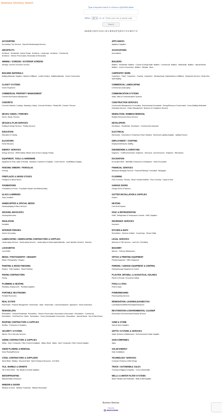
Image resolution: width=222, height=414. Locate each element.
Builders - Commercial (162, 65)
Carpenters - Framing (135, 76)
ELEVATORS (8, 141)
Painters (5, 269)
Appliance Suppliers (119, 44)
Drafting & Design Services (12, 126)
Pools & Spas (117, 287)
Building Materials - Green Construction (65, 76)
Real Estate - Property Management (15, 305)
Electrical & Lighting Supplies (163, 135)
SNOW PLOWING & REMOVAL (16, 349)
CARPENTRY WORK (121, 73)
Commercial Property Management (14, 97)
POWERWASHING (120, 293)
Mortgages (162, 171)
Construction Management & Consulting (126, 105)
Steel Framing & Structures (41, 361)
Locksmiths (6, 251)
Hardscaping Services (27, 242)
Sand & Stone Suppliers (120, 325)
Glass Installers (7, 197)
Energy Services (8, 153)
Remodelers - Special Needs (76, 316)
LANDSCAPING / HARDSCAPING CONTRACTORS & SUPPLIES (31, 239)
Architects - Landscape (40, 53)
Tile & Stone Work (8, 370)
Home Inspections (85, 305)
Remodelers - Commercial (84, 314)
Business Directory (111, 402)
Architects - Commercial (59, 53)
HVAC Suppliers (151, 215)
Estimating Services (119, 108)
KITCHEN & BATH (120, 230)
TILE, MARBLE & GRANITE (14, 367)
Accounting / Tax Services (11, 44)
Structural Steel (24, 361)
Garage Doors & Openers (121, 188)
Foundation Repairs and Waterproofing (33, 188)
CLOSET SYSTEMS (11, 84)
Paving (4, 278)
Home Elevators (8, 144)
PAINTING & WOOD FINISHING (16, 266)
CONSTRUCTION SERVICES (125, 102)
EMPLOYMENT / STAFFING (124, 141)
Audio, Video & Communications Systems (127, 97)
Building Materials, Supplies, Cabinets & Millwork (19, 76)
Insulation (5, 224)
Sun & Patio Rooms (95, 316)
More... (151, 67)
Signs (114, 343)
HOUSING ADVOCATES (13, 212)
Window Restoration (39, 388)
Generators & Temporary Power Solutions (136, 135)
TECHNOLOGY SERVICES (124, 358)
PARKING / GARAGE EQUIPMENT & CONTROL (133, 266)
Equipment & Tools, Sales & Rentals (15, 162)
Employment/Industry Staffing (122, 144)
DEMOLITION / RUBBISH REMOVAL (128, 114)
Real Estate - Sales (36, 305)
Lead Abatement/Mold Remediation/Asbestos (128, 305)
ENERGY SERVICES (11, 150)
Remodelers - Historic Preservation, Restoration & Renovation (50, 314)
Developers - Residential (121, 126)
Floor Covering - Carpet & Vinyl (161, 180)
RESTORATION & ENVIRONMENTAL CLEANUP (133, 311)
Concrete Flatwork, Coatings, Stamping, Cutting (19, 105)
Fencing (5, 171)
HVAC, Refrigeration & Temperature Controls (128, 215)
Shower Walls (151, 233)
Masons (115, 251)
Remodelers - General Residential (14, 314)
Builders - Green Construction (123, 67)
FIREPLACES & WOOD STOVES (17, 176)
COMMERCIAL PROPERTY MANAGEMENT (22, 93)
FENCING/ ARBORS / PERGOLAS (17, 168)
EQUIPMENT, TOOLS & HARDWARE (18, 158)
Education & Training (9, 135)
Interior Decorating (9, 233)
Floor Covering (117, 180)
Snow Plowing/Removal (10, 352)
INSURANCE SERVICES (123, 221)
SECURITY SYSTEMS (12, 331)
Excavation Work (118, 162)
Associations (116, 53)
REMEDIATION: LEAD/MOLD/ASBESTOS (131, 302)
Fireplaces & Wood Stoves (11, 180)
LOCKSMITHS (8, 248)
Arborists (88, 242)
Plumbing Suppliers (28, 287)
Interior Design (25, 53)
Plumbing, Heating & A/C (11, 287)
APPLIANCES (118, 41)
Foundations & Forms (10, 188)
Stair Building (116, 79)
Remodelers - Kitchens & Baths (123, 233)
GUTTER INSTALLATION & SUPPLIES (129, 194)
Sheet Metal (6, 361)
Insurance (115, 224)
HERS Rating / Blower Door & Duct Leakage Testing (34, 153)
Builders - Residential (119, 65)
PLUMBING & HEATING (13, 284)
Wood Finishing (26, 269)
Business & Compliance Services (156, 108)
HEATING (116, 203)
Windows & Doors (8, 388)
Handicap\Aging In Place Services (14, 206)
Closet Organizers (8, 88)
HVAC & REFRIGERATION (124, 212)
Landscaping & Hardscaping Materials (51, 242)
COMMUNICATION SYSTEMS (125, 93)
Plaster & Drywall (118, 278)
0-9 (86, 31)
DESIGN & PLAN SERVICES (15, 123)
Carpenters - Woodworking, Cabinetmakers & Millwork (164, 76)
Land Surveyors (159, 153)
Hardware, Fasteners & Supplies (41, 162)
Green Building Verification (196, 105)
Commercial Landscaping (121, 88)
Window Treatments (23, 388)
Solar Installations (118, 352)
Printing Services (29, 126)
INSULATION (8, 221)
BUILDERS (117, 61)
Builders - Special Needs (197, 65)
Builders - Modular (141, 67)
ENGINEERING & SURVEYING (126, 150)
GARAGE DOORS (120, 185)
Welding (15, 361)
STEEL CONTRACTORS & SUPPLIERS (20, 358)
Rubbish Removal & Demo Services (125, 117)
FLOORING (117, 176)
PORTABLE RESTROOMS (14, 293)
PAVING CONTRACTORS (13, 275)
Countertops (140, 233)
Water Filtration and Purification (123, 379)
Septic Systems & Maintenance (123, 334)
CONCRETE (7, 102)
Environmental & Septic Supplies (147, 334)
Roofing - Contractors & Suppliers (14, 325)
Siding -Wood (46, 343)
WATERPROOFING (10, 376)
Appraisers (74, 305)
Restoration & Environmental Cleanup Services (129, 314)
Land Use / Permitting (140, 242)
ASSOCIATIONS (119, 50)
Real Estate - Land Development (56, 305)
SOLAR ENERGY (119, 349)
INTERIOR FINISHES (11, 230)
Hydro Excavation (160, 162)
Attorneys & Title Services (121, 242)
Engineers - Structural (144, 153)
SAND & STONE (119, 322)
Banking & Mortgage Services (123, 171)
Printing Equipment (118, 260)
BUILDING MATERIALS (12, 73)
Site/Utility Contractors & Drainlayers (138, 162)
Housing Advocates (9, 215)
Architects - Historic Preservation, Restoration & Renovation (24, 56)
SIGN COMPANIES (120, 340)
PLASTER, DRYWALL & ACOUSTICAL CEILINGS (134, 275)
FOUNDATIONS (9, 185)
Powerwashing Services (120, 296)
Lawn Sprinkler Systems (75, 242)
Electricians (116, 135)
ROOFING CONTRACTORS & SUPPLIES (20, 322)
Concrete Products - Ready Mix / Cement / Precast (56, 105)
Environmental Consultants (152, 105)
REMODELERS (9, 311)
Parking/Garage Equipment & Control (125, 269)
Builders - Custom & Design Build (140, 65)
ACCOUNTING (8, 41)
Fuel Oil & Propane (118, 206)
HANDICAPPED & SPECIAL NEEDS (18, 203)
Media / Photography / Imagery (13, 260)
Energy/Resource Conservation (174, 105)
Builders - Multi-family (179, 65)
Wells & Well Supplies (143, 379)
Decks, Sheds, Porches (10, 117)
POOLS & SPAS (119, 284)
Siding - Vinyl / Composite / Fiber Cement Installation (21, 343)
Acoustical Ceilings (132, 278)
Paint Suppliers (14, 269)
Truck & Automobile (143, 370)
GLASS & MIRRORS (11, 194)
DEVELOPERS (118, 123)
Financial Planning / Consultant (146, 171)
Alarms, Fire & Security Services (14, 334)
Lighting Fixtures (181, 135)
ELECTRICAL (118, 132)
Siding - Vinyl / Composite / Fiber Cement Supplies (70, 343)
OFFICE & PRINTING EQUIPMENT (127, 257)
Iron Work (55, 361)
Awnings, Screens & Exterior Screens (16, 65)
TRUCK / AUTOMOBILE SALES (126, 367)
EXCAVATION (118, 158)
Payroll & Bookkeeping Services (34, 44)
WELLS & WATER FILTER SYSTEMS (129, 376)
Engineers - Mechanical (174, 153)
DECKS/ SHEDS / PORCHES (15, 114)
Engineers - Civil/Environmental (123, 153)
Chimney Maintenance (127, 251)
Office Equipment (133, 260)
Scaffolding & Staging (74, 162)
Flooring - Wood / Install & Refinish (136, 180)
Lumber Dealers (44, 76)
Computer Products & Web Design (124, 361)
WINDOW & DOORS (11, 385)
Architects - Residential (10, 53)
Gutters (114, 197)
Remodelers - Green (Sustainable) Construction (47, 316)
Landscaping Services (10, 242)
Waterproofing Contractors (11, 379)
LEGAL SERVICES (120, 239)
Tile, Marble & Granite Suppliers (27, 370)
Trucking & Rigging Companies (123, 370)
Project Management (135, 108)
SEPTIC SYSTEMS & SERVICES (127, 331)
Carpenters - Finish (119, 76)
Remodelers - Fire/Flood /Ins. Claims (15, 316)
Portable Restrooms (9, 296)
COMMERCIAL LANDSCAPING (126, 84)
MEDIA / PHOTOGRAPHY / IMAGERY (19, 257)
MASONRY (117, 248)
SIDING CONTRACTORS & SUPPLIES (19, 340)
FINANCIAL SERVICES (122, 168)
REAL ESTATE (8, 302)
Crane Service (59, 162)
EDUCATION (7, 132)
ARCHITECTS (8, 50)
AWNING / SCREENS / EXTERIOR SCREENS (22, 61)
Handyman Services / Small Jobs (197, 76)
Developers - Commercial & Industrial (144, 126)
